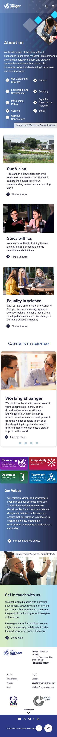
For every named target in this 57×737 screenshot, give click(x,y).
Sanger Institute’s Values (26, 540)
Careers (35, 679)
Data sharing (12, 679)
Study (9, 687)
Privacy (10, 683)
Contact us (17, 637)
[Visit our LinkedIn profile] (38, 719)
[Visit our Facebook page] (34, 719)
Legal (34, 674)
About (9, 674)
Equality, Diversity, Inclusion (43, 683)
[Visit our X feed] (24, 719)
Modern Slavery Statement (43, 687)
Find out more (18, 437)
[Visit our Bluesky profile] (29, 719)
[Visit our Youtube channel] (19, 719)
